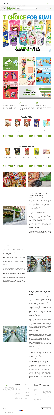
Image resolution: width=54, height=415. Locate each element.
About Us (26, 387)
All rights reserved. (10, 412)
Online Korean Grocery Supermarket (17, 392)
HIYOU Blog (27, 392)
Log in (18, 3)
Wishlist (49, 3)
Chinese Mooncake (18, 398)
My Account (27, 388)
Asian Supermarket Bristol (36, 393)
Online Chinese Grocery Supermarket (18, 388)
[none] (1, 33)
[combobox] (26, 8)
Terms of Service (27, 395)
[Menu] (4, 8)
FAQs (26, 398)
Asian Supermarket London (36, 397)
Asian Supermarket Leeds (36, 389)
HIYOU (6, 412)
